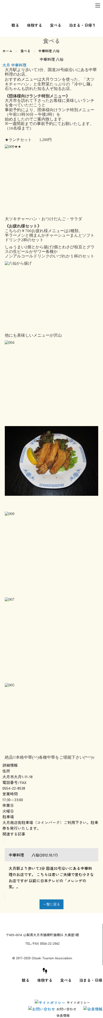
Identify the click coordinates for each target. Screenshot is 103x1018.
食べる (25, 50)
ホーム (7, 50)
